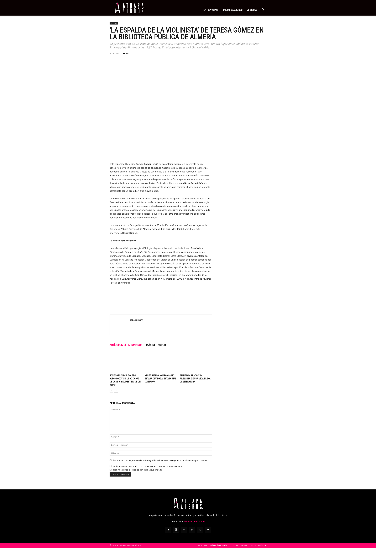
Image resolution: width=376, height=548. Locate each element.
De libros (252, 9)
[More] (146, 60)
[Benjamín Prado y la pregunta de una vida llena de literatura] (196, 362)
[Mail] (184, 530)
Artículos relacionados (126, 345)
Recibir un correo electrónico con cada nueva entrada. (137, 470)
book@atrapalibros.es (194, 521)
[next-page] (116, 391)
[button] (262, 10)
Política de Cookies (239, 545)
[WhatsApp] (126, 60)
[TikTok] (192, 530)
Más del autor (156, 345)
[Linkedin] (133, 60)
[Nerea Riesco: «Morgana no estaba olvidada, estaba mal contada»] (161, 362)
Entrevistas (210, 9)
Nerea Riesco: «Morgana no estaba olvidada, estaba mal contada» (160, 378)
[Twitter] (119, 60)
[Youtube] (208, 530)
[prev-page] (111, 391)
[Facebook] (112, 60)
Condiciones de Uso (258, 545)
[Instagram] (176, 530)
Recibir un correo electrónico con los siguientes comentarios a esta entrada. (148, 466)
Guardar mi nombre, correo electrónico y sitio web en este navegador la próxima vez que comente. (160, 460)
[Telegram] (139, 60)
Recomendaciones (232, 9)
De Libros (113, 23)
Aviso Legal (202, 545)
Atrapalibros (136, 320)
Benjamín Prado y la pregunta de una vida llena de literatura (195, 378)
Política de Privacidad (219, 545)
